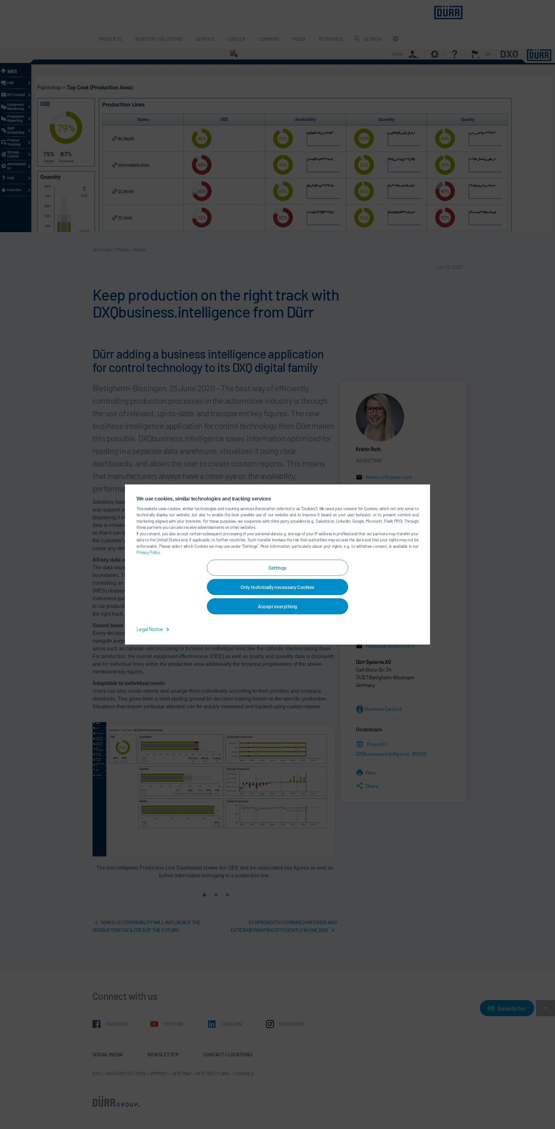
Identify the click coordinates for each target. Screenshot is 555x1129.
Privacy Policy (149, 552)
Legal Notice (150, 629)
